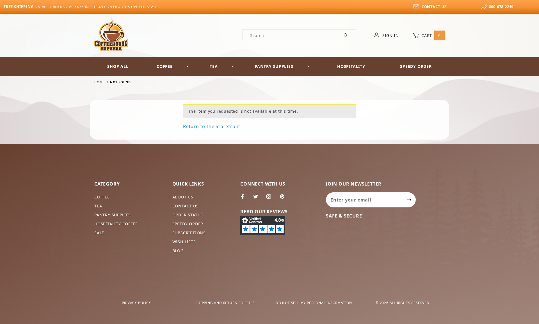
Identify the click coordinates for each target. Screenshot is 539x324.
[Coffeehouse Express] (111, 34)
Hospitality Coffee (116, 223)
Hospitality (351, 66)
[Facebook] (245, 198)
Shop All (117, 66)
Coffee (165, 66)
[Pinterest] (284, 198)
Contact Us (185, 206)
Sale (99, 232)
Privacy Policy (136, 302)
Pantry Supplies (274, 66)
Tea (214, 66)
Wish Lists (184, 241)
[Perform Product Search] (346, 35)
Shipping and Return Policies (225, 302)
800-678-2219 (501, 6)
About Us (182, 197)
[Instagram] (271, 198)
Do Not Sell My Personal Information (314, 302)
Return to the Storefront (211, 126)
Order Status (187, 214)
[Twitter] (258, 198)
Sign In (390, 35)
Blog (178, 250)
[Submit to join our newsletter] (409, 199)
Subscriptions (189, 232)
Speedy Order (416, 66)
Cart (430, 35)
